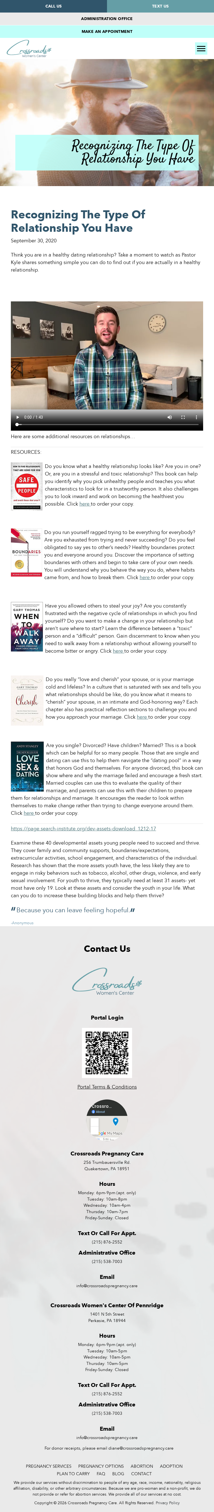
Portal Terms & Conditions (107, 1087)
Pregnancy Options (101, 1466)
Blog (118, 1473)
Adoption (171, 1466)
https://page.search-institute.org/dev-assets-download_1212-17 (83, 829)
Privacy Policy (168, 1502)
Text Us (160, 6)
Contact (141, 1473)
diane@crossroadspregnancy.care (141, 1448)
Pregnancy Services (48, 1466)
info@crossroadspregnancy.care (107, 1285)
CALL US (53, 6)
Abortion (142, 1466)
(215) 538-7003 (107, 1261)
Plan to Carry (73, 1473)
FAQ (101, 1473)
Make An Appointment (107, 31)
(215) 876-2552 (107, 1241)
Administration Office (107, 18)
